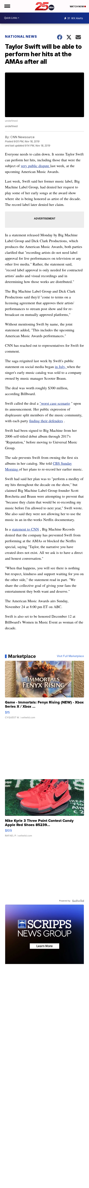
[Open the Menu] (7, 6)
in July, (61, 366)
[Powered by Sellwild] (78, 900)
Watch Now (77, 6)
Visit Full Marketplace (70, 656)
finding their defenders (46, 420)
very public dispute (35, 165)
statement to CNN (25, 529)
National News (21, 36)
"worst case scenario (55, 403)
